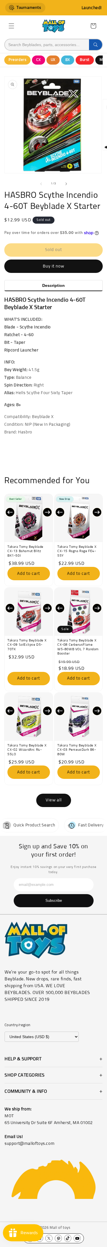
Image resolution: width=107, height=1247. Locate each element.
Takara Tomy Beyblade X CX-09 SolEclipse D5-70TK (27, 645)
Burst (85, 60)
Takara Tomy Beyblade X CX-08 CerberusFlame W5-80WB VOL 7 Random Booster (78, 647)
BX (67, 60)
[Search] (95, 44)
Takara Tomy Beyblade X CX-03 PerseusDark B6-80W (76, 750)
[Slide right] (66, 184)
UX (53, 60)
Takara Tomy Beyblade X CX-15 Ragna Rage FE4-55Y (76, 551)
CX (38, 60)
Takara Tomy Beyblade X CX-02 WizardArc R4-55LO (27, 750)
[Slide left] (41, 184)
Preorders (17, 60)
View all (54, 800)
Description (53, 285)
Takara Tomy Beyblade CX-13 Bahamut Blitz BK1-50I (25, 551)
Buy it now (53, 266)
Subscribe (53, 900)
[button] (11, 26)
